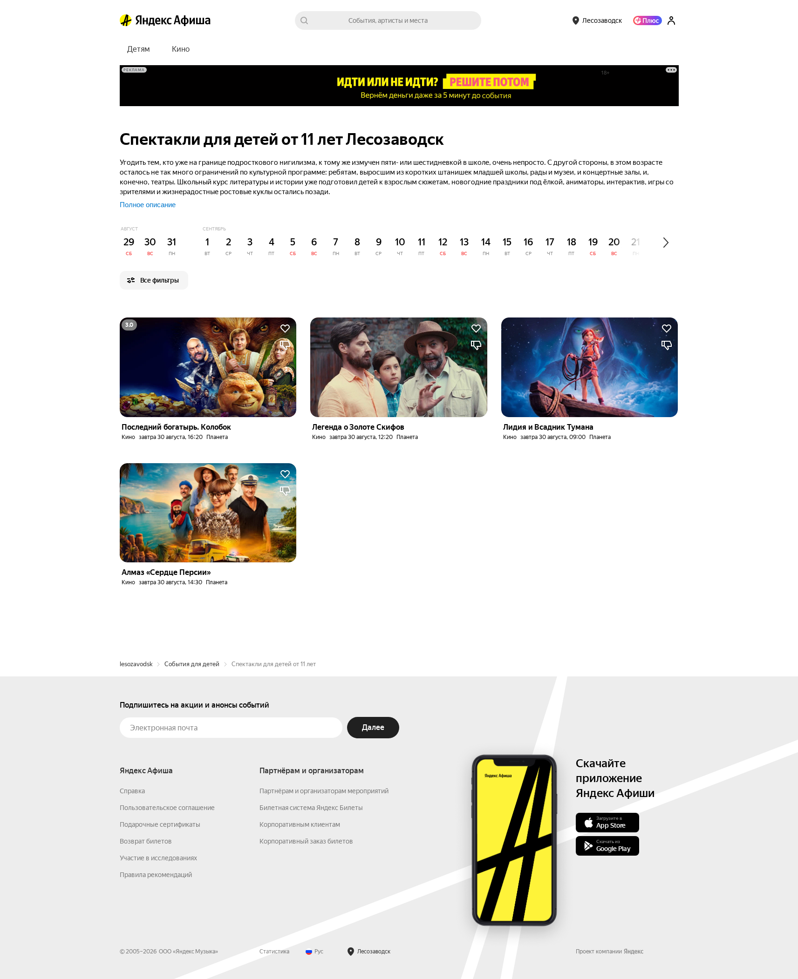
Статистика (274, 951)
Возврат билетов (146, 841)
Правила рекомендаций (156, 874)
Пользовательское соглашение (167, 807)
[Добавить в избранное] (285, 328)
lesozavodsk (136, 664)
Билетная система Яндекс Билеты (311, 807)
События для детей (191, 664)
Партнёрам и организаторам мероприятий (324, 791)
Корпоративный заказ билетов (306, 841)
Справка (132, 791)
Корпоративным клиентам (299, 824)
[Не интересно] (285, 345)
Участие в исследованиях (158, 858)
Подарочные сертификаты (160, 824)
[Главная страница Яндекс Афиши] (126, 20)
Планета (217, 437)
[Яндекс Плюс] (647, 20)
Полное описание (148, 205)
